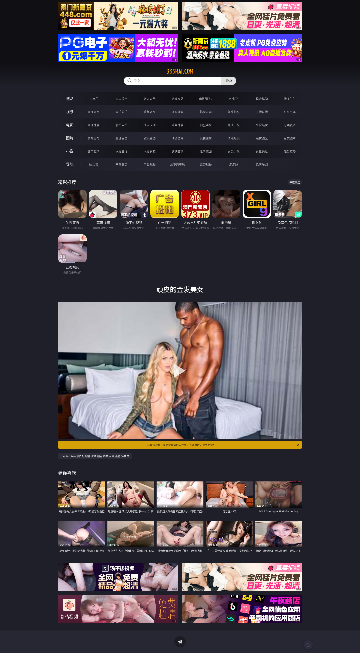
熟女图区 (262, 138)
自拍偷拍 (122, 112)
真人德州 (122, 99)
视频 (70, 111)
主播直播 (262, 112)
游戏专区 (178, 99)
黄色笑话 (262, 151)
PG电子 (93, 99)
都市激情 (94, 151)
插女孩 (93, 164)
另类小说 (234, 151)
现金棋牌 (262, 99)
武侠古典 (178, 151)
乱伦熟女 (262, 125)
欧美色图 (150, 138)
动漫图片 (178, 138)
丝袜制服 (234, 112)
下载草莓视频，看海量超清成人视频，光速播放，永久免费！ (180, 445)
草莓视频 (150, 164)
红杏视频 (206, 164)
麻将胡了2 (205, 99)
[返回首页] (308, 644)
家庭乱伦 (122, 151)
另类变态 (290, 125)
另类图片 (290, 138)
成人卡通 (150, 125)
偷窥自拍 (94, 138)
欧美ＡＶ (150, 112)
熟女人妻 (206, 112)
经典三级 (234, 125)
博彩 (70, 98)
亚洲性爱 (94, 125)
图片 (70, 138)
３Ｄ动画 (178, 112)
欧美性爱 (178, 125)
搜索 (229, 81)
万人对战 (150, 99)
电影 (70, 124)
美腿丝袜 (206, 138)
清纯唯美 (234, 138)
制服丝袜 (206, 125)
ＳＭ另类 (290, 112)
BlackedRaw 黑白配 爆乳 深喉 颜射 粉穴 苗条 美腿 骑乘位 (95, 456)
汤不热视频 (177, 164)
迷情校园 (206, 151)
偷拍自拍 (122, 125)
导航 (70, 164)
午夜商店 (122, 164)
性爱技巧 (290, 151)
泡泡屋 (233, 164)
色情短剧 (262, 164)
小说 (70, 151)
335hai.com (180, 71)
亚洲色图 (122, 138)
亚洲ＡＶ (94, 112)
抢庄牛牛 (290, 99)
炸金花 (233, 99)
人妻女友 (150, 151)
